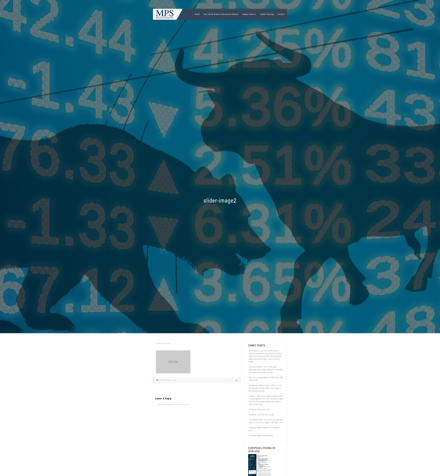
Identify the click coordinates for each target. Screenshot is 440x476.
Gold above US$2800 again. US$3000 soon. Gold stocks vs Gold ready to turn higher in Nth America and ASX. (265, 388)
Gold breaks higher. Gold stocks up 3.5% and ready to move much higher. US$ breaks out (265, 421)
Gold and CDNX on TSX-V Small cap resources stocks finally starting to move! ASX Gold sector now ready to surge (266, 369)
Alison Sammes (164, 343)
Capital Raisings (267, 14)
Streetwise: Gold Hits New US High (261, 415)
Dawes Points (248, 14)
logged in (170, 404)
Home (197, 14)
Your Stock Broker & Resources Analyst (221, 14)
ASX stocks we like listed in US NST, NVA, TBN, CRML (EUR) (266, 379)
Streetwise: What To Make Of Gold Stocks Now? (264, 429)
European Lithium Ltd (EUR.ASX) (261, 435)
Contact (281, 14)
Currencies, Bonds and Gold (259, 409)
